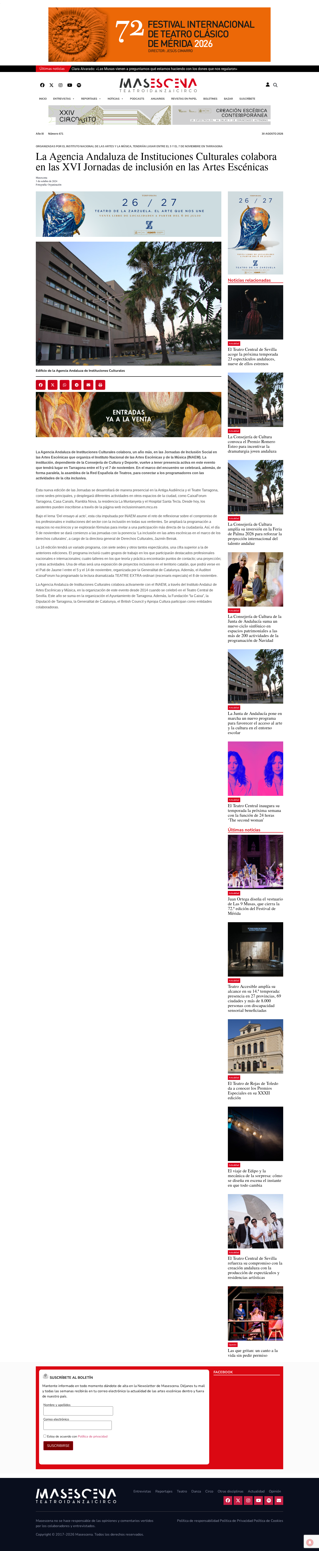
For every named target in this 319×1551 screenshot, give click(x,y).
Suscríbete (247, 98)
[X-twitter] (51, 85)
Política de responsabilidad (198, 1520)
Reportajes (89, 98)
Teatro (182, 1491)
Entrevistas (62, 98)
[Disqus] (128, 672)
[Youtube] (69, 85)
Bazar (228, 98)
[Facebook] (42, 85)
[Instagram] (60, 85)
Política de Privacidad (236, 1520)
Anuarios (158, 98)
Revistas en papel (184, 98)
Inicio (43, 98)
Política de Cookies (268, 1520)
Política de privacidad (92, 1436)
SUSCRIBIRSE (58, 1445)
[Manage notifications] (309, 1542)
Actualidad (234, 343)
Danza (196, 1491)
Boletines (210, 98)
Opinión (233, 1345)
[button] (275, 85)
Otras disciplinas (230, 1491)
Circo (209, 1491)
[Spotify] (78, 85)
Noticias (114, 98)
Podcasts (137, 98)
